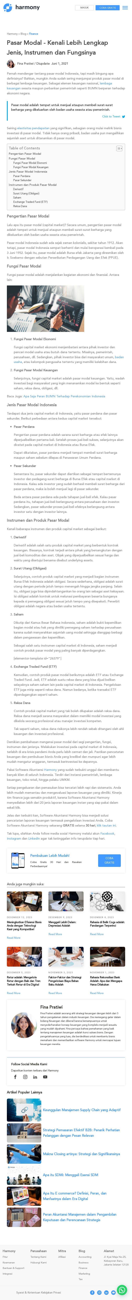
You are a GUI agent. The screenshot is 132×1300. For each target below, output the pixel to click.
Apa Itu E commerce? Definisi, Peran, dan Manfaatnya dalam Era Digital (74, 1196)
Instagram (14, 838)
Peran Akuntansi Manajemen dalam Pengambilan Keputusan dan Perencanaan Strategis (79, 1217)
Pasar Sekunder (22, 180)
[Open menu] (125, 8)
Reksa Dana (20, 206)
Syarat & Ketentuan (28, 1293)
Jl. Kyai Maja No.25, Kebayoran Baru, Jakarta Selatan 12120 (116, 1261)
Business (84, 1263)
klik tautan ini (106, 825)
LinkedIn (34, 838)
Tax (81, 1279)
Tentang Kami (38, 1257)
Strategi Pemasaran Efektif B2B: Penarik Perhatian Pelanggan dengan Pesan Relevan (81, 1132)
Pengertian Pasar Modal (25, 153)
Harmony (50, 769)
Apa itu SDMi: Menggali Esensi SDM (70, 1175)
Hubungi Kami (38, 1263)
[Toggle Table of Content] (118, 148)
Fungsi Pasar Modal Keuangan (30, 167)
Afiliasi (62, 1257)
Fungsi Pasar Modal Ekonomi (30, 163)
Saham (17, 198)
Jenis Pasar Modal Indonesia (28, 171)
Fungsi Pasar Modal (22, 158)
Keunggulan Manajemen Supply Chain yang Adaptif (82, 1110)
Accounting (85, 1257)
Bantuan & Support (13, 1268)
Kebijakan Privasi (51, 1293)
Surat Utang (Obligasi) (26, 193)
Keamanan (9, 1263)
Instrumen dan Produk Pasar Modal (33, 185)
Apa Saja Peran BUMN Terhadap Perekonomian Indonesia (64, 396)
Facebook (107, 833)
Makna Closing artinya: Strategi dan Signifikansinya (81, 1154)
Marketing (84, 1274)
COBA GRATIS (109, 860)
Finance (33, 34)
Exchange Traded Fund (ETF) (30, 202)
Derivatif (18, 189)
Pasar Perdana (21, 176)
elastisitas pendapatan (33, 128)
